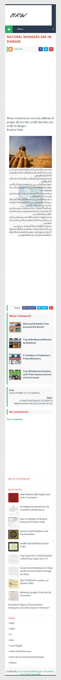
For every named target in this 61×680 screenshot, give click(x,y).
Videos (13, 662)
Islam (12, 628)
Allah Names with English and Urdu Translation (35, 496)
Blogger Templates (44, 671)
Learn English (16, 645)
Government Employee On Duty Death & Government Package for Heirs (36, 571)
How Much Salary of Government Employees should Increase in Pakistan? (29, 606)
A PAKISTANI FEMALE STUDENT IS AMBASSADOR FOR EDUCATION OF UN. (33, 402)
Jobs (12, 640)
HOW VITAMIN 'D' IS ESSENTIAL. (24, 392)
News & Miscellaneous (20, 651)
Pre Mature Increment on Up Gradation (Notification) (34, 508)
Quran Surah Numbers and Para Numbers (34, 533)
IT (11, 634)
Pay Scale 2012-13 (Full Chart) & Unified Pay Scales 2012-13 (36, 557)
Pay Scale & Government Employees (27, 656)
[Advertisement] (30, 85)
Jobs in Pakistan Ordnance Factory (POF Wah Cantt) (33, 520)
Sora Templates (24, 671)
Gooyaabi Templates (31, 674)
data (12, 623)
